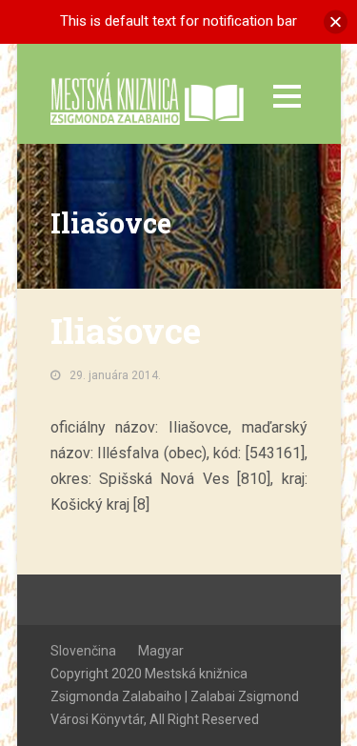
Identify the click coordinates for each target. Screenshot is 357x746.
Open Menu (287, 95)
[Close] (335, 21)
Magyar (161, 650)
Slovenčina (83, 650)
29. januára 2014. (115, 375)
